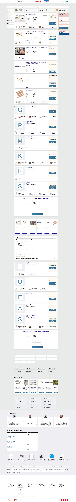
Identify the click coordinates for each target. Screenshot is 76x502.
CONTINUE (38, 22)
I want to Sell (38, 5)
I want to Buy (32, 5)
